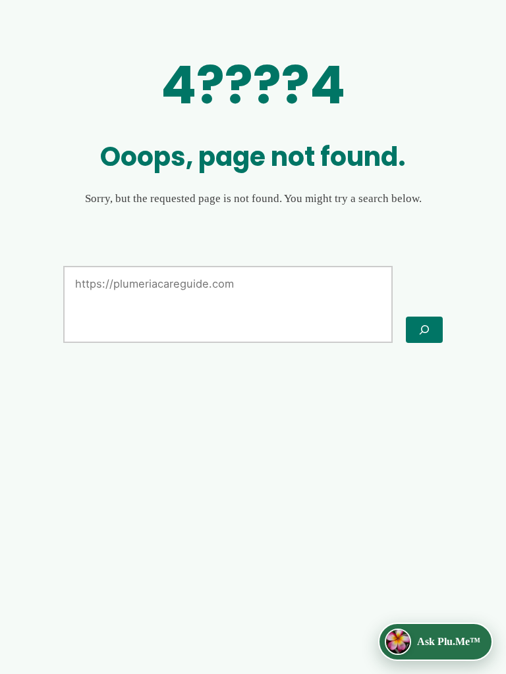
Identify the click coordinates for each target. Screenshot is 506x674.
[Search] (424, 330)
